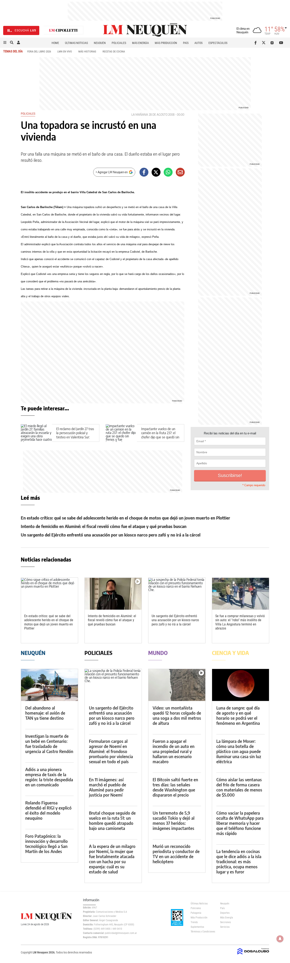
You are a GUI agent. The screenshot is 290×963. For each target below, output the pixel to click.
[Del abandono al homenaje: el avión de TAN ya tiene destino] (49, 685)
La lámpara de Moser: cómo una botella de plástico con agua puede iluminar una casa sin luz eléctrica (238, 751)
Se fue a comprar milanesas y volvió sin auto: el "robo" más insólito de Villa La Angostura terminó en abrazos (240, 622)
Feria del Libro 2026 (39, 51)
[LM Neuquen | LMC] (63, 30)
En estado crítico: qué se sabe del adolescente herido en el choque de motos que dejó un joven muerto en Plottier (125, 517)
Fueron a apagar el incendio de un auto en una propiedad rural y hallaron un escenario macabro (173, 751)
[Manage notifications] (280, 938)
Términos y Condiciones (202, 931)
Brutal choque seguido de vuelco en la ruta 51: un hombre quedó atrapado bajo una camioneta (112, 820)
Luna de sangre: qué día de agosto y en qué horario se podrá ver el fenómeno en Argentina (238, 715)
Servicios (224, 927)
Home (55, 42)
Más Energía (140, 42)
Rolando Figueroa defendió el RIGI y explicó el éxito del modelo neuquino (48, 810)
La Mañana (139, 114)
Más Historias (87, 51)
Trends (194, 922)
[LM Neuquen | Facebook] (256, 43)
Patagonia (196, 913)
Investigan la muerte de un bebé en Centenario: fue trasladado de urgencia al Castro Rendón (49, 743)
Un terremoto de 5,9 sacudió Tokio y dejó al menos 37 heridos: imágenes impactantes (173, 820)
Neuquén (100, 42)
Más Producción (166, 42)
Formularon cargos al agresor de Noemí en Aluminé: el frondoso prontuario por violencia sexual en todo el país (111, 751)
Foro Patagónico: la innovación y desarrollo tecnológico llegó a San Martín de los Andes (46, 843)
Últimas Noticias (76, 42)
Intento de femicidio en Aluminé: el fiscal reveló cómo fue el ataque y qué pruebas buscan (103, 526)
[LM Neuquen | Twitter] (264, 43)
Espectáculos (217, 42)
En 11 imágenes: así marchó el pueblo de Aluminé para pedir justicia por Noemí (107, 787)
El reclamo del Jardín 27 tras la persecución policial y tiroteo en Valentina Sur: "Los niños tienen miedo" (75, 435)
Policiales (119, 42)
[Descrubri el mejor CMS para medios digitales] (253, 955)
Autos (198, 42)
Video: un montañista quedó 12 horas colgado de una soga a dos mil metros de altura (177, 715)
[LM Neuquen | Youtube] (281, 43)
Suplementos (197, 927)
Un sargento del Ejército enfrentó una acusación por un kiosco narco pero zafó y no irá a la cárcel (110, 534)
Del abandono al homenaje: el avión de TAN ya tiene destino (45, 713)
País (186, 42)
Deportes (224, 913)
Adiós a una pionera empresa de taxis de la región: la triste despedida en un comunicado (49, 777)
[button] (5, 42)
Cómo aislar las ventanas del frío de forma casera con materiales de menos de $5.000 (239, 787)
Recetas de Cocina (114, 51)
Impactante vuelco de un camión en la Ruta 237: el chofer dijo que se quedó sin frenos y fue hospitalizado (160, 435)
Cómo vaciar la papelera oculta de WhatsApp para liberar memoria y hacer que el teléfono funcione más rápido (239, 823)
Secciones (225, 922)
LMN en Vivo (64, 51)
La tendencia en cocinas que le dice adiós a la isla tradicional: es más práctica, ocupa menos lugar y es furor (238, 861)
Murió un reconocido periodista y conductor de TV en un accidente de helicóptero (176, 853)
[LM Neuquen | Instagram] (273, 43)
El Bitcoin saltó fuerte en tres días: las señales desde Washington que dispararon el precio (175, 787)
